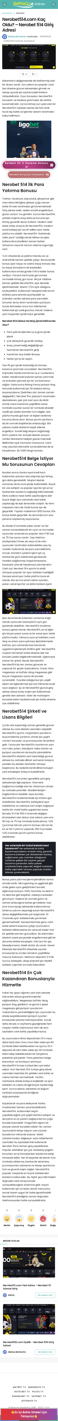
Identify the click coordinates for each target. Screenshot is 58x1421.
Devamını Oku (45, 1295)
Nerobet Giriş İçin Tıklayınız (26, 174)
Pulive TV (38, 1391)
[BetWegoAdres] (29, 4)
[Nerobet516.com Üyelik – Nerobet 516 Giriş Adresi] (29, 1319)
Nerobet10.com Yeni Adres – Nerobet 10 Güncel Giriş (27, 1287)
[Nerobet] (29, 139)
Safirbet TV (39, 1396)
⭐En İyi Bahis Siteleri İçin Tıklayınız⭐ (29, 1414)
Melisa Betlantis (17, 36)
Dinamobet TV (21, 1396)
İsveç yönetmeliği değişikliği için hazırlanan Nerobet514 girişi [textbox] (25, 348)
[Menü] (4, 4)
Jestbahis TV (29, 1400)
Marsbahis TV (36, 1387)
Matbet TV (19, 1387)
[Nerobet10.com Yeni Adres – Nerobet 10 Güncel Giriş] (29, 1262)
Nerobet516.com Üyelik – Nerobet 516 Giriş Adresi (28, 1343)
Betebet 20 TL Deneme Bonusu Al (26, 165)
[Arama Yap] (53, 4)
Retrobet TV (22, 1391)
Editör (11, 1295)
